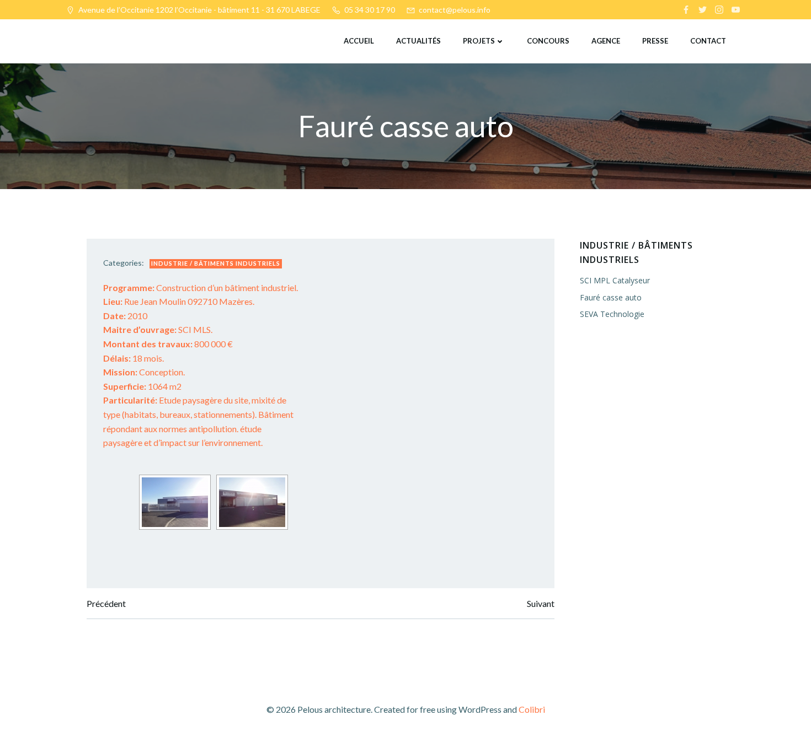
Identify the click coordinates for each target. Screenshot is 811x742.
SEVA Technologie (612, 314)
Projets (479, 40)
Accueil (359, 40)
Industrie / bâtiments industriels (215, 263)
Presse (655, 40)
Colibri (532, 709)
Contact (708, 40)
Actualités (418, 40)
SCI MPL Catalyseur (615, 280)
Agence (605, 40)
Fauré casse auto (611, 297)
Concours (548, 40)
